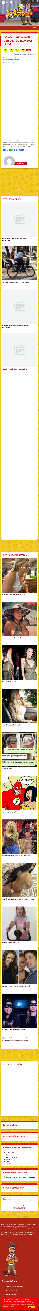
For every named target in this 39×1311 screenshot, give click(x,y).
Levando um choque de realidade (14, 1286)
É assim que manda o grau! (11, 943)
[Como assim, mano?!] (19, 793)
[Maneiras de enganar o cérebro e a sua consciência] (19, 307)
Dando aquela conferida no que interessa (16, 855)
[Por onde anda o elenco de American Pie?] (19, 967)
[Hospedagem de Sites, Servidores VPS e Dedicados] (19, 1177)
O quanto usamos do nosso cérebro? (14, 1030)
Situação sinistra (7, 768)
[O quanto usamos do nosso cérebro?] (19, 1011)
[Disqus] (19, 1092)
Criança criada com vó (11, 1290)
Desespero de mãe (10, 1294)
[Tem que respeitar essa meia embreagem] (19, 263)
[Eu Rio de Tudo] (19, 13)
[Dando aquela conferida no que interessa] (19, 836)
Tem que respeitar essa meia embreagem (16, 282)
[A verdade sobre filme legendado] (19, 575)
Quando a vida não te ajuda (11, 725)
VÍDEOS (8, 1163)
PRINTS (8, 1161)
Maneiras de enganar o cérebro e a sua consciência (15, 326)
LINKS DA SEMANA (11, 1157)
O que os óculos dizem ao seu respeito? (15, 1040)
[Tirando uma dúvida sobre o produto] (19, 350)
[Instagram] (7, 2)
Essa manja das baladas (10, 681)
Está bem (31, 1307)
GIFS (7, 1154)
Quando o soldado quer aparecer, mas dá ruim (18, 899)
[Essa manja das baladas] (19, 662)
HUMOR (8, 1156)
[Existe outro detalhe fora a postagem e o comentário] (19, 219)
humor (34, 54)
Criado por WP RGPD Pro (8, 1306)
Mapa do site (5, 1237)
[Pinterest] (11, 2)
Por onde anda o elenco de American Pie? (16, 986)
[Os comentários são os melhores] (19, 619)
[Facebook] (3, 2)
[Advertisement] (19, 458)
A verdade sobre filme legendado (13, 594)
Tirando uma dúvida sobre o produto (14, 369)
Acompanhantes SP (19, 1208)
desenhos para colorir (19, 1206)
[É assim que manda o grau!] (19, 924)
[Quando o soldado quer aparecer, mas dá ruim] (19, 880)
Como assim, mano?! (9, 812)
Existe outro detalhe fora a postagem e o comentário (16, 239)
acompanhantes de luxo (19, 1207)
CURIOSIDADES (10, 1152)
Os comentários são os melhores (13, 638)
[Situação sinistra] (19, 749)
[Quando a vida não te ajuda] (19, 706)
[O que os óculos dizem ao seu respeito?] (19, 1038)
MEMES (8, 1159)
